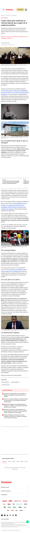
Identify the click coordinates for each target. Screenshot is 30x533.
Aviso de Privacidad (6, 519)
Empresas (14, 15)
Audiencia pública (15, 382)
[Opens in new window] (5, 515)
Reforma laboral (5, 382)
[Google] (2, 515)
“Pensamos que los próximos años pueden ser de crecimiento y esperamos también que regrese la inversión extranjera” (10, 182)
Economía (8, 15)
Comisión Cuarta (5, 384)
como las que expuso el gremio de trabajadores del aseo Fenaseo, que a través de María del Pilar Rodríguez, (15, 92)
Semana (3, 15)
